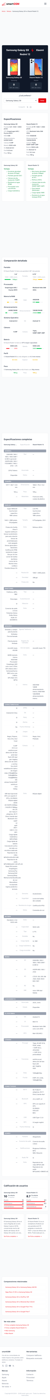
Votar (42, 101)
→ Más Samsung (9, 1330)
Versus (9, 11)
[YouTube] (10, 1366)
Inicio (3, 11)
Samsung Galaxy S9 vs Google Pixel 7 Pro (18, 1307)
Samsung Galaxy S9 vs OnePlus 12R (17, 1297)
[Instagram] (6, 1366)
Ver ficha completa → (11, 1236)
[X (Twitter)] (3, 1366)
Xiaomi (4, 1380)
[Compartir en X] (27, 107)
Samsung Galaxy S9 (14, 77)
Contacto (29, 1374)
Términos (29, 1380)
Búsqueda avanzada (34, 1358)
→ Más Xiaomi (8, 1333)
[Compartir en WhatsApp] (31, 107)
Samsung (5, 1374)
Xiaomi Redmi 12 (36, 77)
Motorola (5, 1383)
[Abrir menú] (45, 4)
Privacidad (30, 1377)
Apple (4, 1377)
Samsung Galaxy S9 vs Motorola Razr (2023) (20, 1302)
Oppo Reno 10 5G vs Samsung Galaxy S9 (18, 1292)
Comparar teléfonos (33, 1355)
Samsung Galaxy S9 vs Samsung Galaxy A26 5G (21, 1287)
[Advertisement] (25, 229)
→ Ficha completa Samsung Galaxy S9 (16, 1325)
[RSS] (13, 1366)
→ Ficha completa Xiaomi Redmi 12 (15, 1328)
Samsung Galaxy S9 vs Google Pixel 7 (17, 1311)
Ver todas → (6, 1387)
